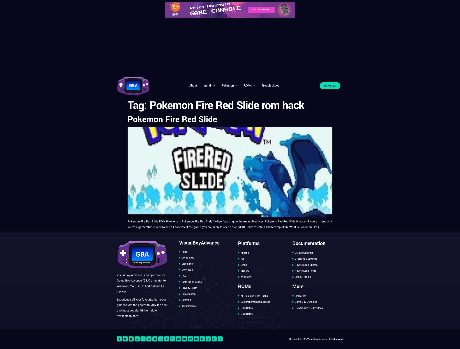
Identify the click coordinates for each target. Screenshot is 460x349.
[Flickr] (184, 338)
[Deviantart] (154, 338)
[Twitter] (125, 338)
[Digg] (160, 338)
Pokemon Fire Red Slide (172, 119)
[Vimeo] (202, 338)
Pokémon (228, 85)
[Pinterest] (148, 338)
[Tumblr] (166, 338)
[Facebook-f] (119, 338)
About (193, 85)
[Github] (137, 338)
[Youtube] (131, 338)
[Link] (208, 338)
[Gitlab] (214, 338)
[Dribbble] (172, 338)
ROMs (248, 85)
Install (207, 85)
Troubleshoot (270, 85)
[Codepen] (190, 338)
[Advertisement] (230, 47)
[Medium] (196, 338)
